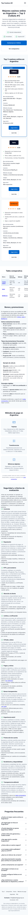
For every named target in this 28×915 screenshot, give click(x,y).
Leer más (14, 133)
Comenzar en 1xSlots (14, 43)
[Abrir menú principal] (25, 3)
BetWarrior (5, 295)
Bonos (14, 891)
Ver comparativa (14, 49)
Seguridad (12, 894)
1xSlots (19, 317)
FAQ (17, 894)
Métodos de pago (22, 891)
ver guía (4, 706)
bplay (3, 289)
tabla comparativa (20, 795)
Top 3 (3, 891)
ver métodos (9, 680)
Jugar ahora (14, 128)
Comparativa (9, 891)
